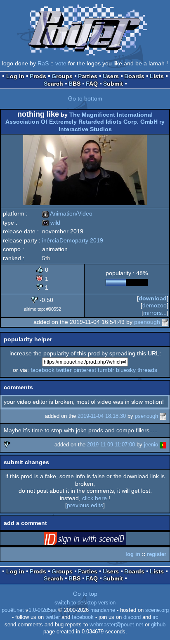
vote (60, 63)
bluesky (126, 370)
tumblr (106, 370)
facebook (42, 370)
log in (132, 554)
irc (155, 617)
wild (51, 222)
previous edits (85, 505)
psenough (147, 322)
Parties (87, 76)
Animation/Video (67, 213)
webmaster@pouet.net (116, 625)
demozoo (154, 305)
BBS (74, 83)
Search (53, 83)
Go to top (85, 593)
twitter (64, 370)
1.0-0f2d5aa (42, 610)
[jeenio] (163, 444)
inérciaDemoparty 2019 (72, 240)
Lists (157, 76)
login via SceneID (97, 540)
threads (147, 370)
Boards (134, 76)
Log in (15, 76)
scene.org (157, 610)
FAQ (92, 83)
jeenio (151, 444)
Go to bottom (85, 98)
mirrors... (155, 312)
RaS (43, 63)
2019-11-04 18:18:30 (102, 416)
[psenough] (165, 322)
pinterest (84, 370)
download (153, 298)
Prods (38, 76)
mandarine (102, 610)
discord (132, 617)
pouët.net (13, 610)
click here (94, 498)
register (156, 554)
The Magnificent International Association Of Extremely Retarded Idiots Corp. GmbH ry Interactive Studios (85, 121)
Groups (62, 76)
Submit (113, 83)
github (158, 625)
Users (111, 76)
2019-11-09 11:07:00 (111, 444)
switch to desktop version (85, 603)
